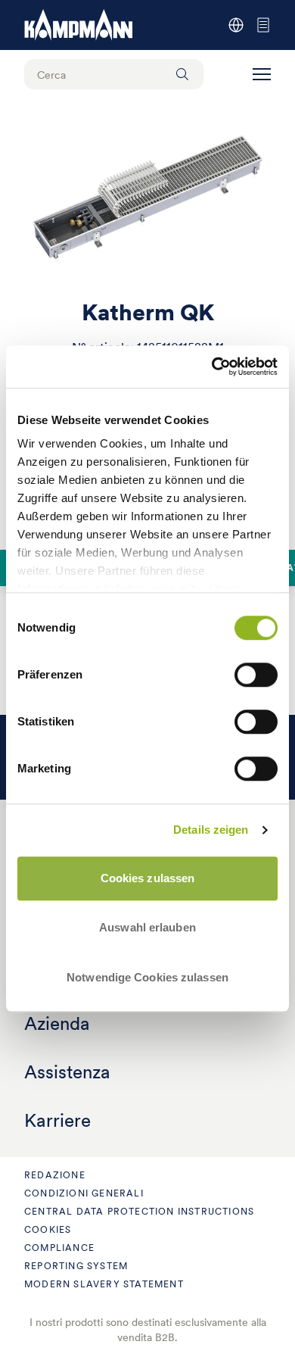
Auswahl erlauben (147, 927)
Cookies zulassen (148, 878)
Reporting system (76, 1265)
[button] (262, 74)
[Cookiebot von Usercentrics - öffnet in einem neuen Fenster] (212, 366)
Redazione (54, 1175)
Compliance (59, 1247)
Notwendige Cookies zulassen (147, 977)
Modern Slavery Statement (104, 1284)
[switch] (256, 675)
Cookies (47, 1229)
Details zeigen (210, 829)
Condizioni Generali (84, 1193)
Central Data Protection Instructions (139, 1211)
